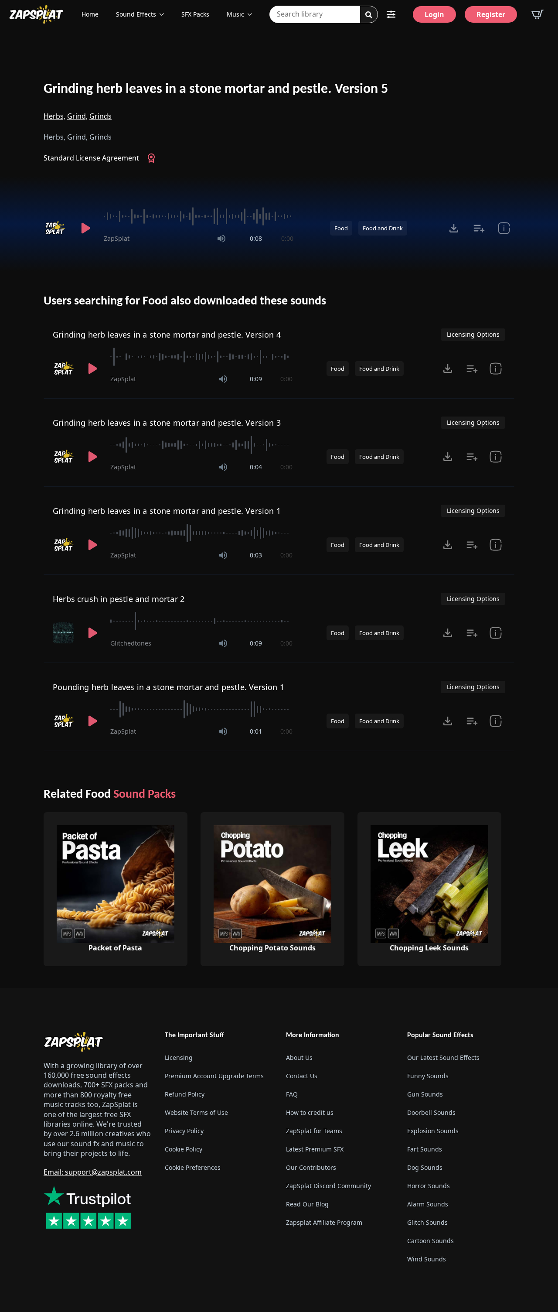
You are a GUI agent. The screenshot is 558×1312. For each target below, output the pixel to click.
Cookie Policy (183, 1149)
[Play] (85, 228)
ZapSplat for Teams (314, 1131)
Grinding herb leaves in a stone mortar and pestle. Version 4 (167, 334)
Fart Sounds (424, 1149)
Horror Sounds (428, 1186)
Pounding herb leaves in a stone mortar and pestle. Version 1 (168, 687)
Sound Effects (136, 14)
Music (235, 14)
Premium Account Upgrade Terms (214, 1076)
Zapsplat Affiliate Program (324, 1222)
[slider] (198, 216)
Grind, (77, 116)
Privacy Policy (184, 1131)
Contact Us (301, 1076)
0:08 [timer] (256, 238)
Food (341, 228)
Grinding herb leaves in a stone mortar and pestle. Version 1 (167, 511)
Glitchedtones (130, 643)
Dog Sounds (424, 1167)
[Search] (369, 15)
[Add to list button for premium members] (479, 228)
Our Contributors (311, 1167)
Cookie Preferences (193, 1167)
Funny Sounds (428, 1076)
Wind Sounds (426, 1259)
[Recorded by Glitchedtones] (64, 632)
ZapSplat (116, 238)
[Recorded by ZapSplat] (56, 228)
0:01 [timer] (256, 731)
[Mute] (221, 238)
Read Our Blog (307, 1204)
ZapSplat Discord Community (328, 1186)
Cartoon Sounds (430, 1241)
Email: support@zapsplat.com (93, 1172)
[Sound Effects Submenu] (164, 14)
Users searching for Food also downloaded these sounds (185, 301)
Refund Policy (184, 1094)
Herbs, (54, 116)
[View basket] (537, 14)
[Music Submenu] (252, 14)
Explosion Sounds (433, 1131)
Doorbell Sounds (431, 1112)
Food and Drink (383, 228)
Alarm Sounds (427, 1204)
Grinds (100, 116)
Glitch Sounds (427, 1222)
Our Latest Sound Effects (443, 1057)
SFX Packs (195, 14)
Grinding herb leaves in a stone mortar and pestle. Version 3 (167, 422)
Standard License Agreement (91, 158)
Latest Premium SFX (315, 1149)
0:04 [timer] (256, 467)
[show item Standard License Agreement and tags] (503, 228)
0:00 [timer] (287, 238)
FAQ (292, 1094)
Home (90, 14)
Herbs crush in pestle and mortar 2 (118, 599)
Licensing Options (473, 334)
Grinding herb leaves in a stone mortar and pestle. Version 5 (216, 89)
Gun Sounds (425, 1094)
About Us (299, 1057)
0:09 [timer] (256, 379)
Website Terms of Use (196, 1112)
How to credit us (309, 1112)
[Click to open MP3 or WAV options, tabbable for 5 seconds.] (453, 228)
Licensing (179, 1057)
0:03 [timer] (256, 555)
